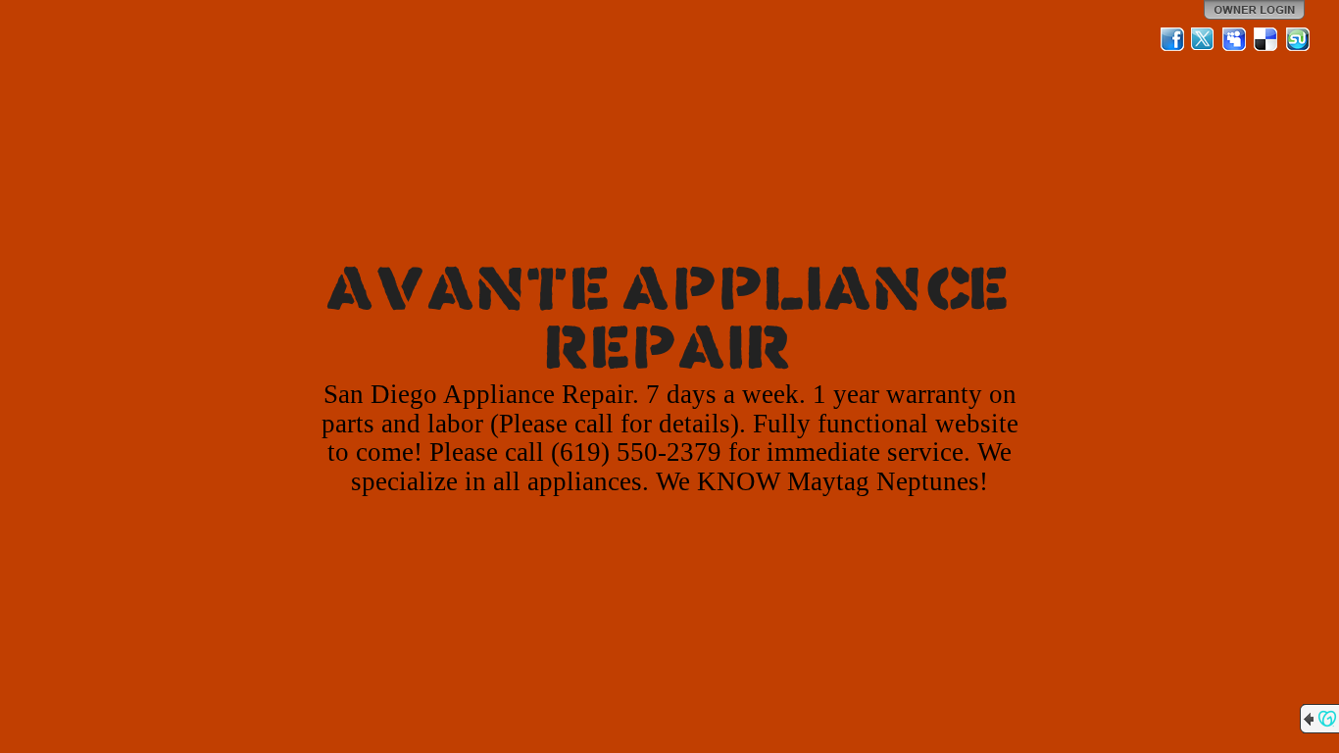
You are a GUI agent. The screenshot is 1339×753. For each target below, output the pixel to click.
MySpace (1235, 39)
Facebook (1172, 39)
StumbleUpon (1298, 39)
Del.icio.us (1266, 39)
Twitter (1203, 39)
